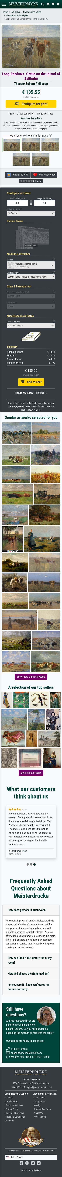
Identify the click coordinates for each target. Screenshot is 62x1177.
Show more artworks (31, 772)
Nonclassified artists (32, 12)
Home (5, 12)
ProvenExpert (21, 851)
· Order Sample (39, 1117)
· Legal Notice (11, 1101)
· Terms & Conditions (14, 1105)
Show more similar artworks (31, 676)
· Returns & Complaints (15, 1117)
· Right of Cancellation (14, 1113)
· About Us (9, 1120)
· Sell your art (39, 1101)
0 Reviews (37, 181)
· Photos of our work (42, 1109)
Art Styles (15, 12)
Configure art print (33, 104)
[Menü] (4, 4)
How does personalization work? (27, 910)
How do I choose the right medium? (29, 973)
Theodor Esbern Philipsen (17, 15)
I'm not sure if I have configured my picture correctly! (28, 987)
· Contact (9, 1097)
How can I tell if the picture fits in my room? (30, 960)
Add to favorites (46, 174)
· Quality (36, 1105)
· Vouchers (38, 1113)
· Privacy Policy (11, 1109)
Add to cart (32, 382)
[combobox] (31, 213)
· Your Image (39, 1097)
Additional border (14, 209)
